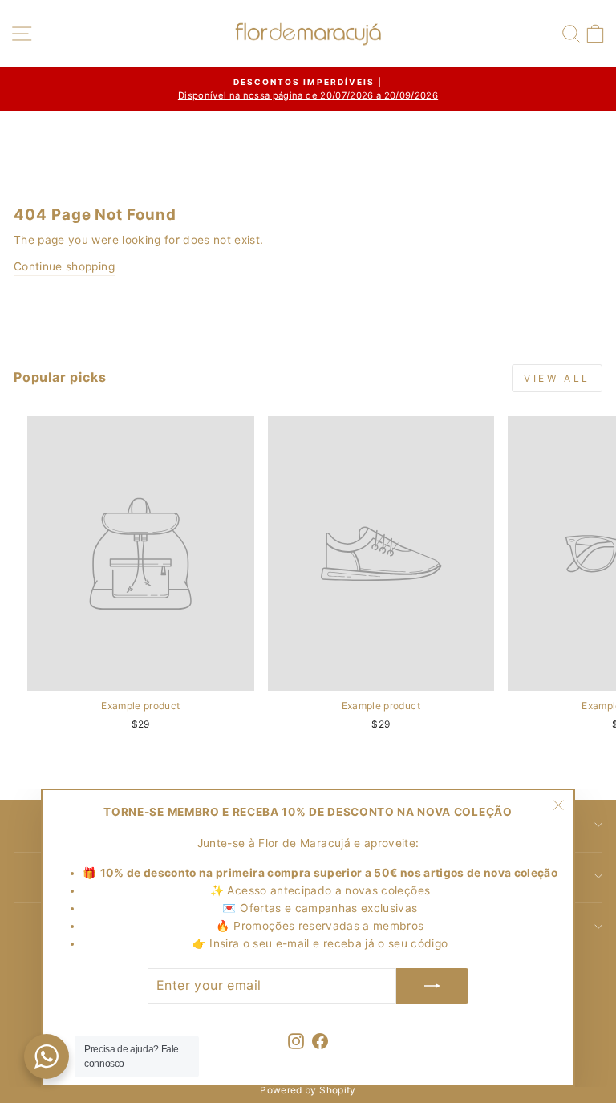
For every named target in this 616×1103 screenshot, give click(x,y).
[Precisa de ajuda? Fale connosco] (46, 1056)
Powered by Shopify (307, 1090)
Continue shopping (64, 266)
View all (557, 378)
